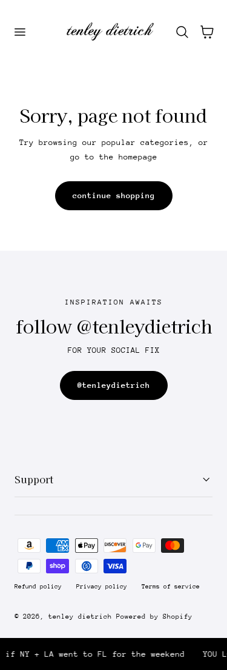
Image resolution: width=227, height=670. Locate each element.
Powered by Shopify (154, 616)
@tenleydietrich (113, 385)
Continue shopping (114, 195)
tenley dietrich (80, 616)
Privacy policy (101, 586)
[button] (19, 31)
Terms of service (171, 586)
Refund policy (38, 586)
